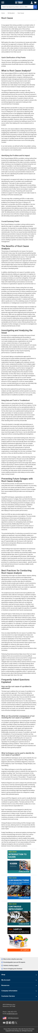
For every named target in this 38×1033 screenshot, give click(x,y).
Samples (15, 929)
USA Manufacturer (13, 1018)
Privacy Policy (7, 1029)
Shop (3, 974)
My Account (5, 980)
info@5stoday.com (12, 1013)
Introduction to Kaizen (17, 855)
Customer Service (8, 996)
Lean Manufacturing (18, 880)
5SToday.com (18, 1030)
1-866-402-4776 (12, 1011)
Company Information (9, 991)
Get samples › (25, 950)
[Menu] (3, 2)
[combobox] (19, 7)
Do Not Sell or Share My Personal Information (23, 1029)
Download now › (24, 871)
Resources (5, 985)
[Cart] (35, 3)
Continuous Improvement (15, 907)
